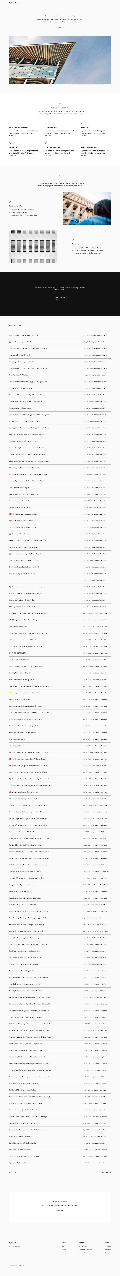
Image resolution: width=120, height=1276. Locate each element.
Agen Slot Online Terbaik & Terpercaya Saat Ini (24, 1156)
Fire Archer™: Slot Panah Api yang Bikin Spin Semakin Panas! (29, 838)
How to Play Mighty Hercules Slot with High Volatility (26, 448)
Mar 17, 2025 (86, 832)
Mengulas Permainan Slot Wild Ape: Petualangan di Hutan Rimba (30, 1037)
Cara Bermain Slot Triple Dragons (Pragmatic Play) (25, 646)
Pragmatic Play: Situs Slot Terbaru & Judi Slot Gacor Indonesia (29, 1130)
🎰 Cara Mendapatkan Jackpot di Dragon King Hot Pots (27, 554)
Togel (102, 1057)
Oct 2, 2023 (86, 1123)
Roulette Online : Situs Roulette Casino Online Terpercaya (28, 1116)
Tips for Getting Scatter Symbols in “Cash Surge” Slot (26, 401)
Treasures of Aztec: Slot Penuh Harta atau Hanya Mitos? (26, 812)
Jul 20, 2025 (86, 335)
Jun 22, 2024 (86, 1017)
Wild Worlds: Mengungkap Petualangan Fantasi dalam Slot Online (30, 1024)
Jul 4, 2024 (86, 984)
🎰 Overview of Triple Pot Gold (19, 534)
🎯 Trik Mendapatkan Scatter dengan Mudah (23, 514)
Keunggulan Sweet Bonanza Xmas (20, 501)
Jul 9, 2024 (86, 971)
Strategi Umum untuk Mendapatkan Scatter (23, 527)
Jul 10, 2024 (86, 964)
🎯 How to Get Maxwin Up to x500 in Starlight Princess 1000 (29, 779)
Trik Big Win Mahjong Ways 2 (19, 673)
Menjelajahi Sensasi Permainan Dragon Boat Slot (24, 984)
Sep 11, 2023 (86, 1130)
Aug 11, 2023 (86, 1136)
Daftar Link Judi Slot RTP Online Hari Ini (22, 1143)
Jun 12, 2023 (86, 1149)
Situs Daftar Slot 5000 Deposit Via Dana (22, 1123)
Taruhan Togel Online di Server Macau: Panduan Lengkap (28, 1057)
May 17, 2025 (86, 699)
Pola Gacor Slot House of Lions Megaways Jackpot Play (26, 593)
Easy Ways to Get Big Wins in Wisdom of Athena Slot (26, 434)
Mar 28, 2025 (87, 805)
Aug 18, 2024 (87, 931)
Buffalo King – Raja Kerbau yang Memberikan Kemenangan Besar (30, 1077)
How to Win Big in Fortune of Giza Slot (22, 573)
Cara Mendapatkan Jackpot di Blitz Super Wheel (24, 335)
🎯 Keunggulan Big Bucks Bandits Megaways (24, 468)
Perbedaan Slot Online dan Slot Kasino (21, 891)
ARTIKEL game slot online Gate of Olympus (23, 620)
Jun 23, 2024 (86, 1010)
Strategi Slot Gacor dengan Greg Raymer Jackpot (24, 938)
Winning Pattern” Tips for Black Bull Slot (22, 607)
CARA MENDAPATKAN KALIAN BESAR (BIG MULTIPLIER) (30, 713)
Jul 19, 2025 (86, 395)
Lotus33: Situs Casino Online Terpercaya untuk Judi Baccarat (28, 911)
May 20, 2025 (87, 633)
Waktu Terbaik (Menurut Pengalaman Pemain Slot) (25, 719)
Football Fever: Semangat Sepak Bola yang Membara (25, 1050)
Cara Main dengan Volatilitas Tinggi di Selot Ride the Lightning (30, 415)
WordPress (21, 1265)
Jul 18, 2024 (86, 944)
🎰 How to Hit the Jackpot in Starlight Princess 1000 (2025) (28, 765)
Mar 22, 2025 (86, 825)
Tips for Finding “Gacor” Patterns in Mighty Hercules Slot (27, 454)
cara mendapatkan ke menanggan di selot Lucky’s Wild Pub (28, 368)
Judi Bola (103, 1136)
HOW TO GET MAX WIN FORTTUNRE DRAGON (27, 540)
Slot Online (103, 335)
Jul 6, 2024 (86, 977)
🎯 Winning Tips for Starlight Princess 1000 (23, 792)
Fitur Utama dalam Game (17, 739)
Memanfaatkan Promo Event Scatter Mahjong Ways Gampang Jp (30, 1097)
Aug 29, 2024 (87, 924)
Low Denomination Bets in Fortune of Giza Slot (24, 567)
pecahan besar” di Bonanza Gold (19, 507)
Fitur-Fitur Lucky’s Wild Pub (18, 375)
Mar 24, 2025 (87, 818)
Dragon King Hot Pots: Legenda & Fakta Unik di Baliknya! (28, 818)
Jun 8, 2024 (86, 1090)
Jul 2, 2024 (86, 991)
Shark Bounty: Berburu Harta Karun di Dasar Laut (25, 898)
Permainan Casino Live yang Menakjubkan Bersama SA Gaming (29, 1063)
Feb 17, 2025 (86, 878)
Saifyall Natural (14, 3)
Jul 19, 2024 (86, 938)
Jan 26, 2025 (86, 891)
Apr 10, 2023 (86, 1163)
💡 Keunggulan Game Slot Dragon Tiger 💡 (23, 693)
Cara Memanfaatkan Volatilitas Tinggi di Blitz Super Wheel (28, 381)
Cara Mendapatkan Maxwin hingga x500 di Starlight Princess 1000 (30, 785)
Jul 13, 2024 (86, 951)
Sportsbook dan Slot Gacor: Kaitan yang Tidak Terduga (26, 924)
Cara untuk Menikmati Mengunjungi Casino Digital (26, 931)
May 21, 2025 (87, 613)
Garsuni (96, 335)
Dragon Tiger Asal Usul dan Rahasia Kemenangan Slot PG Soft (29, 858)
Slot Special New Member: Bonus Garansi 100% (24, 951)
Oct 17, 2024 (86, 911)
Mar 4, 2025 (86, 838)
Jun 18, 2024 (86, 1050)
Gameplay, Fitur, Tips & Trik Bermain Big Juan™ (25, 871)
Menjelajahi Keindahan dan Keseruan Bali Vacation (25, 991)
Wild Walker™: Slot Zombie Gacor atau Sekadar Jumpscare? (28, 865)
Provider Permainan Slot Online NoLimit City (24, 1110)
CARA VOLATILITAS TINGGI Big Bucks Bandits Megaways (29, 461)
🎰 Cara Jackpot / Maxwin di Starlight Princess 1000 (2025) (28, 772)
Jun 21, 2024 (86, 1030)
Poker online (104, 931)
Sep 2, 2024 (86, 918)
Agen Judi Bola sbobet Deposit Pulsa (20, 1136)
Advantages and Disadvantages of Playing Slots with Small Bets (29, 428)
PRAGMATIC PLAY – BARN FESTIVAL (23, 905)
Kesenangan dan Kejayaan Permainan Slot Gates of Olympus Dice (30, 1004)
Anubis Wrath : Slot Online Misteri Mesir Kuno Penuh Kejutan (29, 1030)
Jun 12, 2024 (86, 1070)
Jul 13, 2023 (86, 1143)
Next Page (106, 1172)
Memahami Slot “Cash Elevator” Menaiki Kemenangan (26, 1017)
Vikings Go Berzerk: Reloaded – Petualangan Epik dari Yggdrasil (30, 997)
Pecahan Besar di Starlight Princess (20, 699)
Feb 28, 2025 (86, 845)
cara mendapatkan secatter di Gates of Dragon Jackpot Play (27, 481)
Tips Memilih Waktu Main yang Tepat (21, 388)
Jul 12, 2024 (86, 957)
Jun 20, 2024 (86, 1037)
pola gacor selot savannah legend (19, 355)
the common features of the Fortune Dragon (23, 547)
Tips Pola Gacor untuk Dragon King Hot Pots (23, 560)
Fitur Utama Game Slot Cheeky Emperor (22, 679)
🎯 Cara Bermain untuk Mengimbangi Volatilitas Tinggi (27, 759)
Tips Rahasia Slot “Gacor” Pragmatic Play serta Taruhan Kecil (28, 944)
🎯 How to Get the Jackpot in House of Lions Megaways (27, 587)
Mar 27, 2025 (86, 812)
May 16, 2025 (87, 752)
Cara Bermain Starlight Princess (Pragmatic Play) (24, 726)
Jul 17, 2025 (86, 461)
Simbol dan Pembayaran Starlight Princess (22, 732)
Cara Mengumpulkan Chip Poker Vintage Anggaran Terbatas (28, 918)
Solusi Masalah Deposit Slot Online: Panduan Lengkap (26, 878)
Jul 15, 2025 (86, 527)
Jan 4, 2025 (86, 904)
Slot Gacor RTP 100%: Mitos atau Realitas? (22, 1090)
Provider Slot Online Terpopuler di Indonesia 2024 (25, 1103)
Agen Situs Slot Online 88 (17, 1163)
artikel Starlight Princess (16, 746)
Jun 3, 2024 (86, 1110)
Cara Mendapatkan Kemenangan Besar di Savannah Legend (28, 348)
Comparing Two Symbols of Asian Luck (22, 885)
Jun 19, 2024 (86, 1043)
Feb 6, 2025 (86, 885)
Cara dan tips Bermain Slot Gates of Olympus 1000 (25, 958)
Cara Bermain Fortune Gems (18, 626)
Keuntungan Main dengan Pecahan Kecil (22, 362)
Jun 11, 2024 (86, 1077)
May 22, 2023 (87, 1156)
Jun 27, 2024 (86, 1004)
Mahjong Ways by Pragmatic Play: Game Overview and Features (30, 1070)
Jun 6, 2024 (86, 1096)
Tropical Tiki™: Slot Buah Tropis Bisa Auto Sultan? (25, 845)
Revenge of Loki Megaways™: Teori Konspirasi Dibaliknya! (28, 825)
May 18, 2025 (87, 679)
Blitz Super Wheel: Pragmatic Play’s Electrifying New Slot (27, 395)
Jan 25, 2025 (86, 898)
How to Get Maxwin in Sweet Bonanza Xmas (23, 494)
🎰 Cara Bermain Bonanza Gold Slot (21, 521)
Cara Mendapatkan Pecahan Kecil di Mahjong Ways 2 (26, 666)
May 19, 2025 (87, 666)
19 (15, 1172)
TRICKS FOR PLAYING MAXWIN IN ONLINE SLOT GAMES (31, 686)
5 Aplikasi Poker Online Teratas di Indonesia (23, 964)
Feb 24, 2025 (86, 858)
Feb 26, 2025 (86, 851)
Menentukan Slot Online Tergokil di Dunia (23, 971)
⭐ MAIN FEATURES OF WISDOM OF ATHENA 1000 (28, 633)
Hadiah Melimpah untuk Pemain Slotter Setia (23, 1083)
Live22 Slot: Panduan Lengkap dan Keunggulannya (25, 1044)
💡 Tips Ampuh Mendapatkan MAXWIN (22, 640)
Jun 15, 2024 (86, 1063)
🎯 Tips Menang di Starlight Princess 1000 (23, 799)
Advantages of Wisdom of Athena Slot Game (23, 441)
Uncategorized (105, 871)
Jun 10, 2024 (86, 1083)
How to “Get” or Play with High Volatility (22, 600)
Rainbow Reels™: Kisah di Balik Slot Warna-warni (25, 832)
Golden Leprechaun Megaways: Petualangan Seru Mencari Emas (29, 1010)
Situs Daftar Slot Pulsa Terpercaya (19, 1150)
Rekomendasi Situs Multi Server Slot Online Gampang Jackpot (29, 977)
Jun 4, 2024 (86, 1103)
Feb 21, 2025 (86, 865)
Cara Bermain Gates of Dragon (19, 487)
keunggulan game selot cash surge (20, 408)
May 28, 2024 (87, 1116)
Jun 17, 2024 (86, 1057)
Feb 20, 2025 (86, 871)
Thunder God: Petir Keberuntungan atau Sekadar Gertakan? (28, 805)
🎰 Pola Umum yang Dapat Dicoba (20, 342)
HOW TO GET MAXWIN (18, 653)
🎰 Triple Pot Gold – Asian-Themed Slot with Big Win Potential (30, 752)
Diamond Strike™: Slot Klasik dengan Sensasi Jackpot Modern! (29, 852)
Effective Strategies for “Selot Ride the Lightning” (25, 421)
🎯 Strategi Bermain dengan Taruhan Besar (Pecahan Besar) (28, 474)
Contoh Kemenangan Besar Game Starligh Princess (25, 706)
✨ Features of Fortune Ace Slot (19, 660)
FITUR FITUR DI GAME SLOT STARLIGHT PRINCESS (28, 613)
